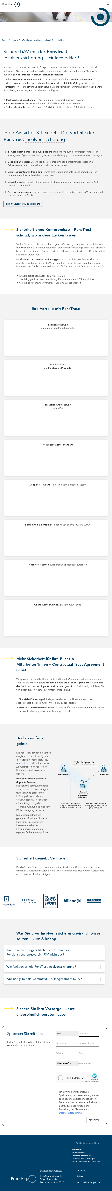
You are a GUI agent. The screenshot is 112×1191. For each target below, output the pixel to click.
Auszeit (85, 68)
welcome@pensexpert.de (88, 1183)
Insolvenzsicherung (23, 58)
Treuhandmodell (32, 79)
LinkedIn (81, 1171)
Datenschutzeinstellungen (83, 1159)
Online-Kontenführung (46, 604)
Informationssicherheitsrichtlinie (85, 1162)
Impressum (76, 1150)
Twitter (80, 1177)
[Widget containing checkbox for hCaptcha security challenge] (78, 1077)
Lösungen (12, 40)
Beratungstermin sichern (23, 204)
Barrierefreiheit (78, 1153)
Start (4, 40)
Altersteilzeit (53, 104)
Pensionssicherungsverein (75, 248)
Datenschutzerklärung (70, 1113)
